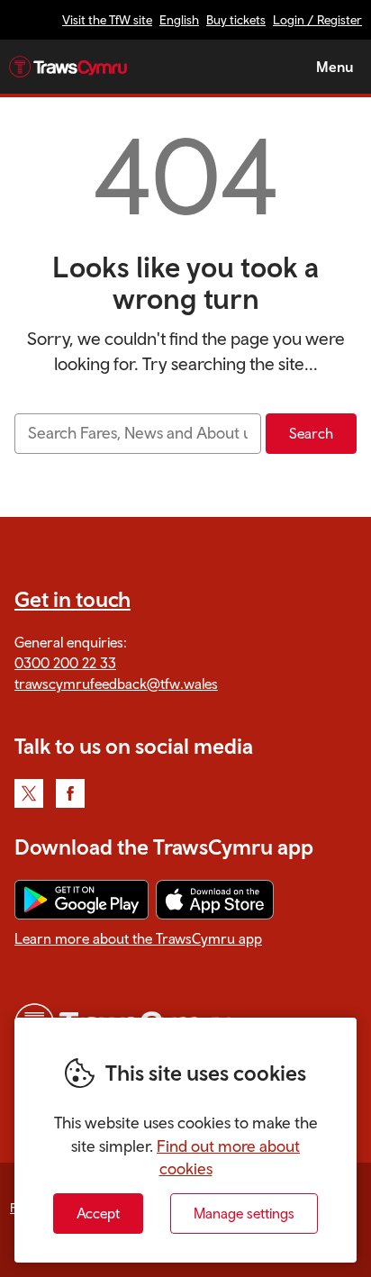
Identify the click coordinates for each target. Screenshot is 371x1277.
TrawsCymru (68, 67)
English (179, 20)
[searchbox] (137, 433)
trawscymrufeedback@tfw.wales (116, 683)
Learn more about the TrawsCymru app (138, 938)
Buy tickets (236, 20)
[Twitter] (28, 793)
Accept (98, 1213)
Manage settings (244, 1213)
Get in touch (72, 598)
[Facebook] (70, 793)
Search (311, 433)
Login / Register (317, 20)
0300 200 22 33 (65, 663)
